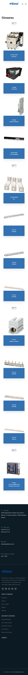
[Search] (25, 4)
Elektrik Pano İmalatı (7, 632)
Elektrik (3, 607)
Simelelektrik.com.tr (19, 672)
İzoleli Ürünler (5, 629)
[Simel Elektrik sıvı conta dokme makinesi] (14, 4)
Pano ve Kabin (5, 604)
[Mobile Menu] (22, 4)
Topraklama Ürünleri (7, 626)
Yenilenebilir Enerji (6, 619)
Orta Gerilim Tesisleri (7, 622)
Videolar (4, 601)
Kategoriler (4, 597)
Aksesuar (4, 610)
